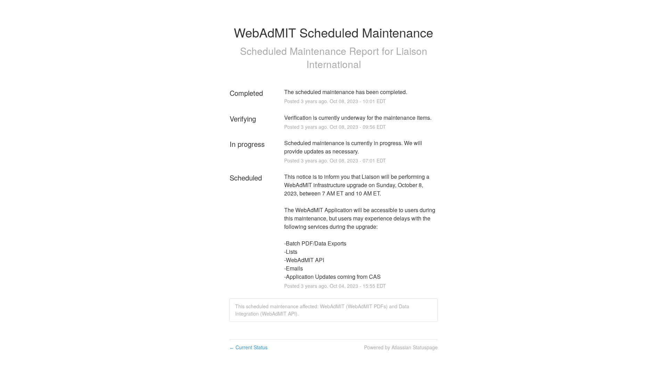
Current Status (248, 347)
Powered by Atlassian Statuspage (401, 347)
